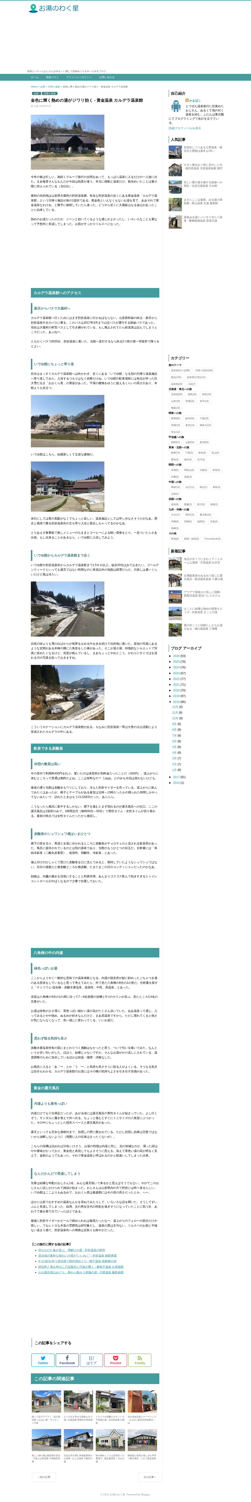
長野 (175, 442)
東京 (189, 425)
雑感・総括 (191, 538)
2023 (176, 673)
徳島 (214, 504)
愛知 (175, 459)
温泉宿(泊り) (180, 370)
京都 (175, 470)
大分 (175, 514)
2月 (175, 764)
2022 (176, 679)
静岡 (175, 452)
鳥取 (216, 487)
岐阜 (202, 452)
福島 (192, 394)
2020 (176, 690)
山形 (42, 86)
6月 (175, 741)
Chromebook (212, 538)
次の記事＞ (150, 1477)
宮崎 (188, 521)
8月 (175, 729)
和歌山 (189, 470)
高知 (175, 504)
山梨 (189, 442)
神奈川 (205, 425)
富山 (215, 452)
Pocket (115, 1363)
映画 (175, 538)
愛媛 (188, 504)
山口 (189, 487)
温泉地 (176, 384)
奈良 (216, 470)
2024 (176, 667)
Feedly (140, 1363)
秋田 (206, 394)
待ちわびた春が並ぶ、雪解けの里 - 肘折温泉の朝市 (71, 1250)
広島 (175, 494)
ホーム (35, 77)
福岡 (201, 521)
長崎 (175, 528)
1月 (175, 769)
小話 (191, 384)
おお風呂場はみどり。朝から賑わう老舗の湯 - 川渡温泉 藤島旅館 (81, 1272)
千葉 (204, 418)
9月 (175, 724)
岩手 (204, 401)
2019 (176, 696)
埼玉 (175, 432)
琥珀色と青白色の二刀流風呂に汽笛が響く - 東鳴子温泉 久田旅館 (81, 1266)
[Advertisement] (125, 42)
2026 (176, 656)
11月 (175, 712)
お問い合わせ (107, 77)
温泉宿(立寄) (196, 377)
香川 (201, 504)
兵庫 (175, 476)
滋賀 (188, 476)
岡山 (203, 487)
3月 (175, 758)
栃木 (189, 418)
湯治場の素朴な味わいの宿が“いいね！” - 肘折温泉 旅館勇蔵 (77, 1255)
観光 (176, 377)
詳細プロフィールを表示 (185, 128)
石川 (201, 459)
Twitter (43, 1363)
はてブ (91, 1360)
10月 (175, 718)
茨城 (175, 425)
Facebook (67, 1363)
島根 (175, 487)
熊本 (189, 514)
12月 (175, 706)
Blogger (145, 1494)
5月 (175, 747)
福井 (188, 459)
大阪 (203, 470)
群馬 (175, 418)
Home (34, 86)
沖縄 (175, 521)
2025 (176, 661)
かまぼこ (195, 100)
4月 (175, 752)
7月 (175, 735)
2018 (176, 701)
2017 (176, 777)
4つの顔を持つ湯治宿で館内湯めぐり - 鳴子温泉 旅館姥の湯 (77, 1261)
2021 (176, 684)
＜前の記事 (43, 1477)
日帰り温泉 (54, 86)
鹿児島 (205, 514)
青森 (175, 408)
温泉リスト (52, 77)
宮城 (189, 401)
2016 (176, 782)
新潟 (204, 442)
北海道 (176, 394)
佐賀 (214, 521)
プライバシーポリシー (79, 77)
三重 (189, 452)
